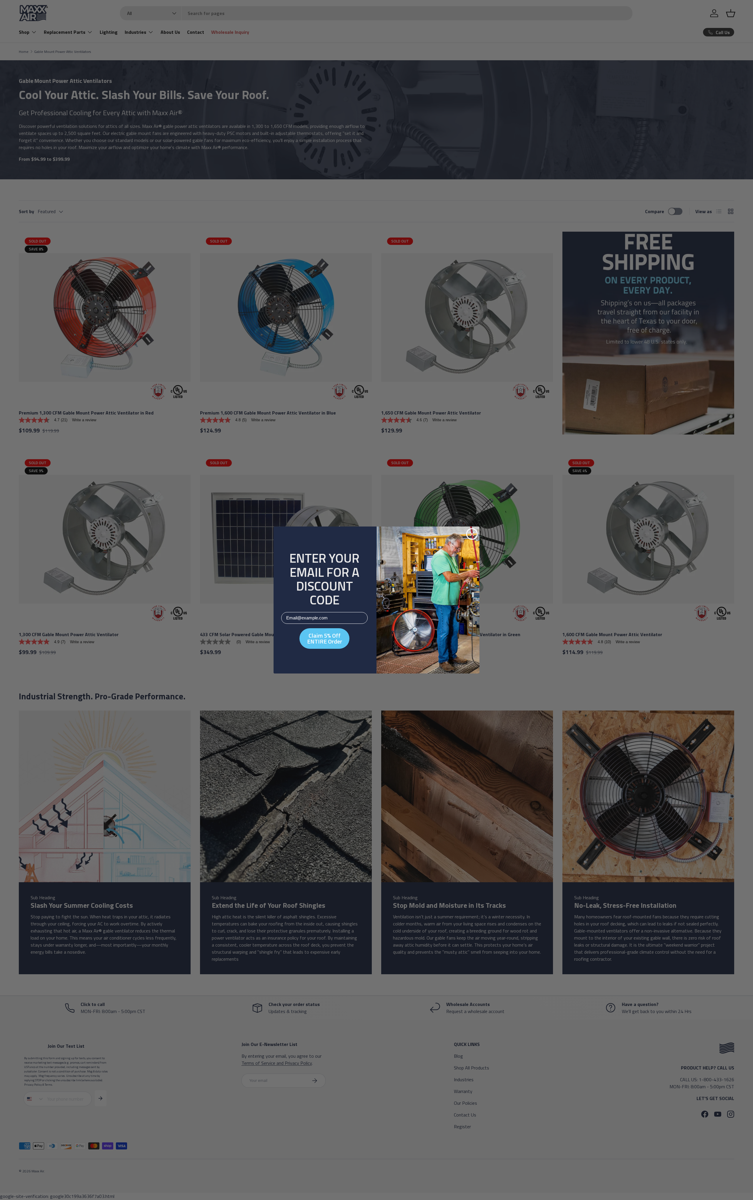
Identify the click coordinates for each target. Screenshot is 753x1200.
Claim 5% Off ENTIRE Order (324, 638)
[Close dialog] (472, 534)
